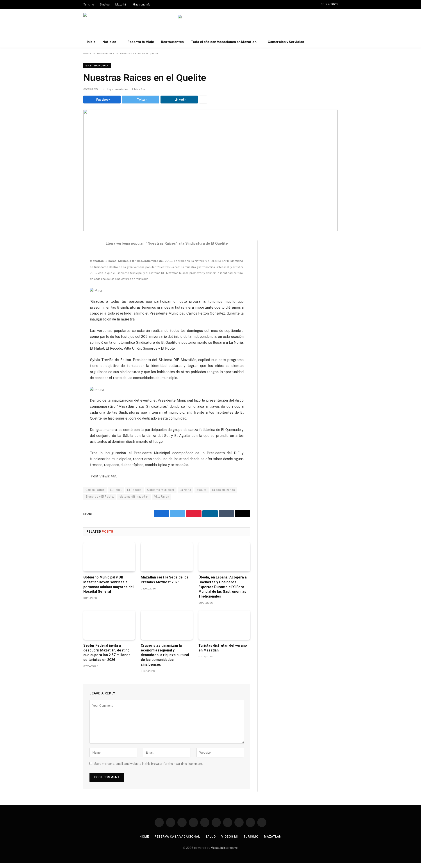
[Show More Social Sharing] (203, 99)
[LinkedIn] (68, 275)
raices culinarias (223, 489)
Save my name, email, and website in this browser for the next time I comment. (148, 763)
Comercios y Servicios (286, 42)
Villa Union (161, 496)
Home (144, 836)
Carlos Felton (95, 489)
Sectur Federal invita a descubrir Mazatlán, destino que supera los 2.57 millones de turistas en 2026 (106, 652)
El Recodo (134, 489)
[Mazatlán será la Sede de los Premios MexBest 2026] (167, 556)
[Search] (337, 42)
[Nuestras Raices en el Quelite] (210, 170)
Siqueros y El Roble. (100, 496)
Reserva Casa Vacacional (177, 836)
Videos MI (229, 836)
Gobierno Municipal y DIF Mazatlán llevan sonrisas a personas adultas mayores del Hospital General (108, 584)
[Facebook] (68, 255)
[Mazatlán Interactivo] (107, 24)
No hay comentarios (115, 89)
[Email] (68, 295)
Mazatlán (121, 4)
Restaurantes (172, 42)
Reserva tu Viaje (140, 42)
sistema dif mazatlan (134, 496)
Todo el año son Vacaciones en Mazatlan (224, 42)
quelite (202, 489)
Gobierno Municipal (160, 489)
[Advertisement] (258, 29)
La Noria (185, 489)
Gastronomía (141, 4)
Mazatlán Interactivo (224, 847)
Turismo (88, 4)
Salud (210, 836)
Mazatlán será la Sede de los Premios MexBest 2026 (165, 579)
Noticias (109, 42)
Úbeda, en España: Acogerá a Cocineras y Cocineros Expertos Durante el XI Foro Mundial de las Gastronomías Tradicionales (222, 586)
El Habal (116, 489)
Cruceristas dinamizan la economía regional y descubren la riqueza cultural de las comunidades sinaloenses (165, 655)
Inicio (91, 42)
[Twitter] (68, 265)
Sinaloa (105, 4)
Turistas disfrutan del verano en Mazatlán (222, 647)
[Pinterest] (68, 285)
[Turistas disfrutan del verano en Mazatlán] (224, 625)
